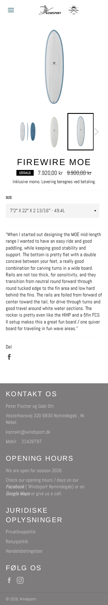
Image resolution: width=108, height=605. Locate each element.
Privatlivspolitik (21, 532)
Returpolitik (17, 541)
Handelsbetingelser (24, 551)
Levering (48, 182)
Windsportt (28, 599)
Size (9, 197)
